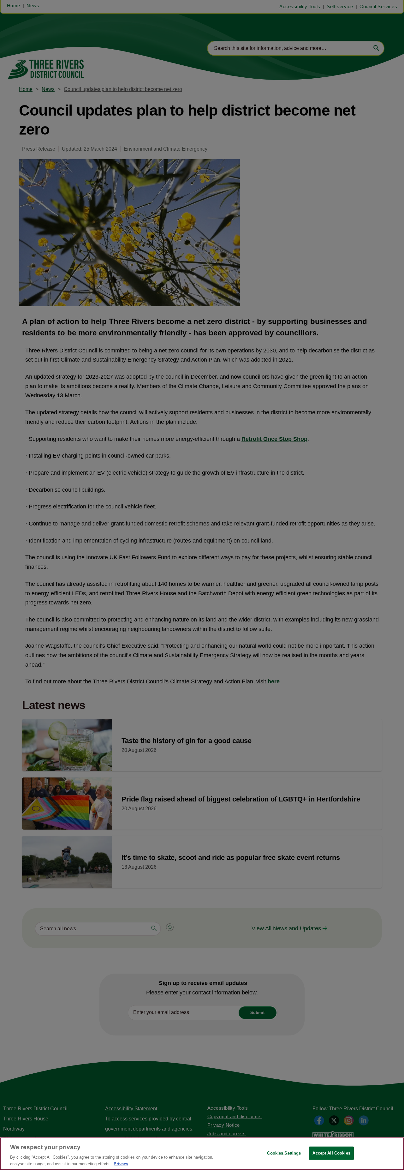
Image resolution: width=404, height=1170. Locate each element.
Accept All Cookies (331, 1153)
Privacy (121, 1163)
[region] (202, 1153)
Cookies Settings (284, 1153)
